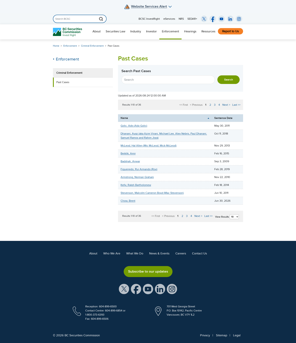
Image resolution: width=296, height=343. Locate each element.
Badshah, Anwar (130, 161)
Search (228, 79)
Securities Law (115, 31)
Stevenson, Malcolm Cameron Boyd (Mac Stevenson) (152, 192)
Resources (208, 31)
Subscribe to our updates (148, 271)
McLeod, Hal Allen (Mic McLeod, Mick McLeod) (148, 145)
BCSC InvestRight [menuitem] (149, 18)
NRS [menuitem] (181, 18)
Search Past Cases (136, 71)
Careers (180, 253)
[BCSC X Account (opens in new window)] (124, 288)
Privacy (205, 335)
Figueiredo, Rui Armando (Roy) (139, 169)
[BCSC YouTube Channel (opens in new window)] (221, 19)
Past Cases (113, 46)
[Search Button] (101, 18)
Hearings (190, 31)
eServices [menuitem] (169, 18)
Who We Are (111, 253)
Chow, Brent (128, 200)
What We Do (134, 253)
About (96, 31)
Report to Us (230, 31)
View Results (222, 216)
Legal (237, 335)
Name (124, 118)
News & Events (159, 253)
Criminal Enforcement (92, 46)
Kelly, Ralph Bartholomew (136, 185)
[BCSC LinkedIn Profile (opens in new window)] (160, 288)
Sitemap (221, 335)
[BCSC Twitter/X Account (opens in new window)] (204, 19)
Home (56, 46)
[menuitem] (96, 31)
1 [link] (205, 104)
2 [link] (210, 104)
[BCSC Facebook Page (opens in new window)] (212, 19)
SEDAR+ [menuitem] (192, 18)
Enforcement (170, 31)
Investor (151, 31)
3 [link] (214, 104)
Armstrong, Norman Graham (137, 177)
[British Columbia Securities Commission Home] (68, 31)
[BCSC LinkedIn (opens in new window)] (230, 19)
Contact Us (199, 253)
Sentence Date (223, 118)
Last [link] (234, 104)
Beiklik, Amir (128, 153)
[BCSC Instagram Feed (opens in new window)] (239, 19)
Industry (135, 31)
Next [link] (225, 104)
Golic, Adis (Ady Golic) (134, 125)
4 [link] (219, 104)
